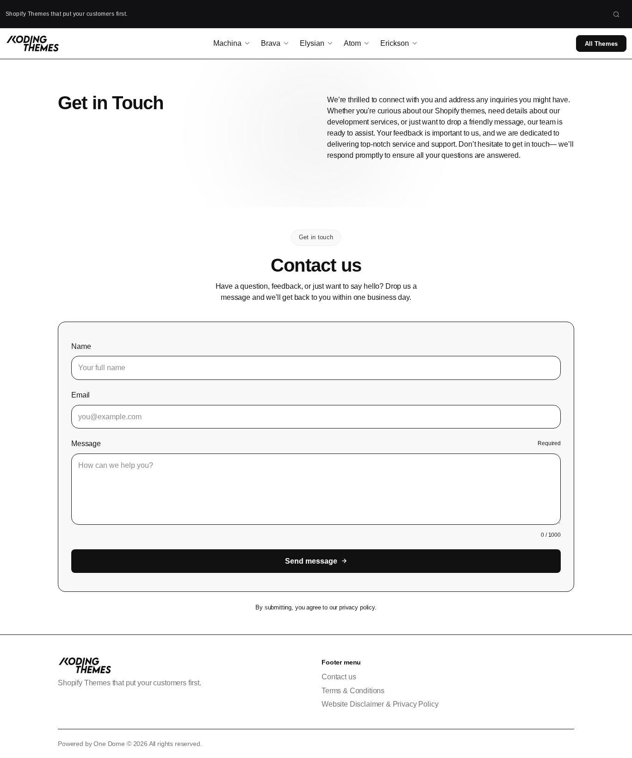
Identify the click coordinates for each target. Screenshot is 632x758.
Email (80, 395)
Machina (227, 43)
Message (86, 443)
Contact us (339, 677)
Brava (270, 43)
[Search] (616, 14)
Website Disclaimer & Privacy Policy (380, 704)
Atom (352, 43)
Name (81, 346)
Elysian (312, 43)
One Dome (109, 743)
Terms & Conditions (353, 691)
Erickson (394, 43)
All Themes (601, 43)
